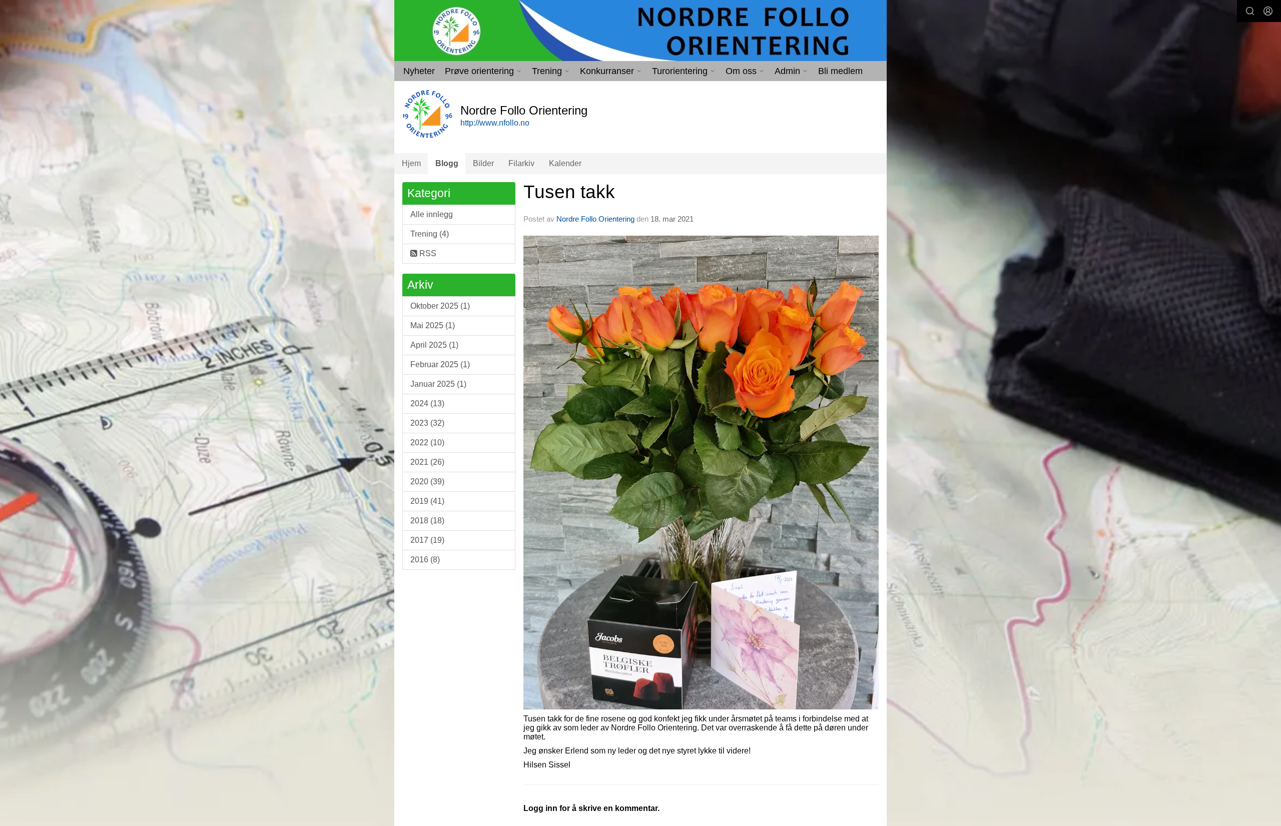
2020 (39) (427, 481)
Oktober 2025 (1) (440, 306)
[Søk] (1250, 11)
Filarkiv (521, 163)
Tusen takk (569, 192)
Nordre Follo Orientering (595, 219)
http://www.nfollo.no (494, 123)
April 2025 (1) (434, 345)
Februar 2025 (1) (440, 364)
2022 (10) (427, 442)
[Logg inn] (1268, 11)
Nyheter (419, 71)
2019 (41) (427, 501)
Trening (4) (429, 234)
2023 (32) (427, 423)
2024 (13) (427, 403)
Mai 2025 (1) (432, 325)
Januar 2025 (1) (438, 384)
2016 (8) (425, 559)
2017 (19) (427, 540)
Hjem (411, 163)
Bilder (483, 163)
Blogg (446, 163)
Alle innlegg (431, 214)
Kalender (565, 163)
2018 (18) (427, 520)
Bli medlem (840, 71)
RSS (426, 253)
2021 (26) (427, 462)
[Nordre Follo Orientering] (640, 30)
